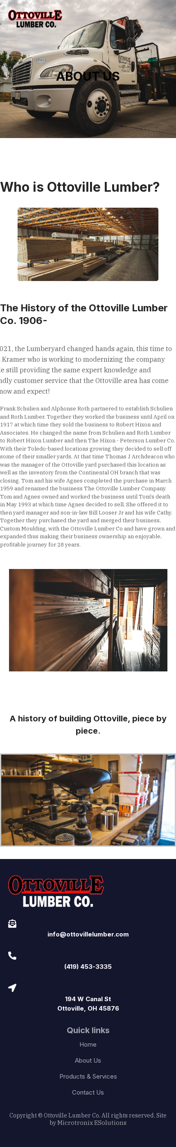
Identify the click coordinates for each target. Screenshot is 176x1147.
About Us (88, 1060)
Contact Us (88, 1092)
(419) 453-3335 (88, 966)
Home (88, 1044)
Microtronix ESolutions (91, 1123)
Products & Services (88, 1076)
